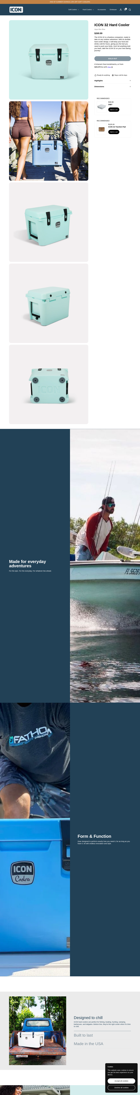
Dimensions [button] (99, 87)
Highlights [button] (98, 81)
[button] (130, 9)
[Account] (121, 9)
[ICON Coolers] (16, 9)
